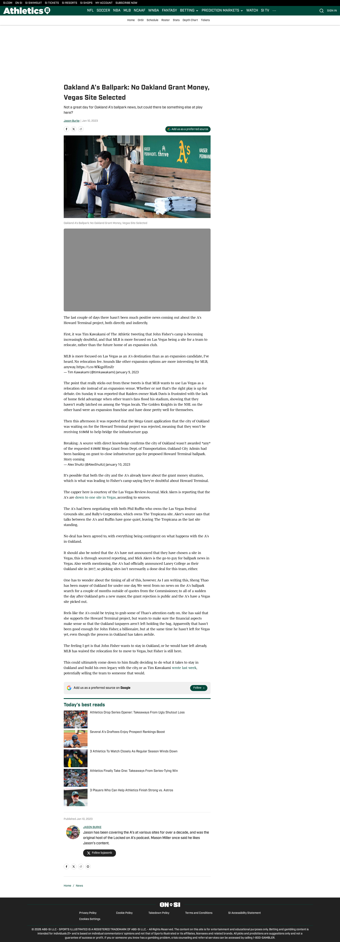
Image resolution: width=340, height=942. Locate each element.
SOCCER (103, 11)
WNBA (153, 11)
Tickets (205, 20)
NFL (90, 11)
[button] (189, 10)
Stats (176, 20)
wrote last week (184, 668)
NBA (116, 11)
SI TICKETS (52, 3)
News (79, 885)
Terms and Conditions (198, 913)
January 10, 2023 (118, 464)
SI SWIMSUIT (33, 3)
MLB (127, 11)
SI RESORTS (69, 3)
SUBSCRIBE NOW (126, 3)
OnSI (141, 20)
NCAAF (139, 11)
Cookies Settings (89, 919)
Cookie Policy (124, 913)
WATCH (252, 11)
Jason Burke (72, 121)
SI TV (265, 11)
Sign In (332, 10)
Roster (165, 20)
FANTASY (169, 11)
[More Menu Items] (274, 11)
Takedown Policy (158, 913)
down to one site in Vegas (95, 497)
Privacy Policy (87, 913)
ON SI (18, 3)
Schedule (152, 20)
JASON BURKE (92, 827)
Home (131, 20)
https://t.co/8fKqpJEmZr (95, 367)
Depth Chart (190, 20)
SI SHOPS (86, 3)
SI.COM (7, 3)
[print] (88, 866)
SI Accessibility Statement (244, 913)
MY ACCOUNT (104, 3)
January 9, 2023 (127, 372)
